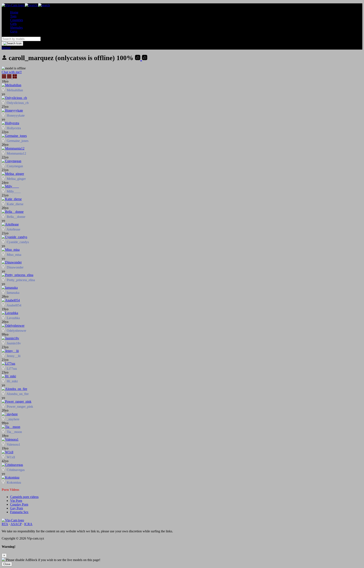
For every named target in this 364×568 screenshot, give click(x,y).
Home (14, 12)
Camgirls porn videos (24, 497)
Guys (13, 31)
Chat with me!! (12, 72)
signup (6, 47)
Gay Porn (16, 508)
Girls (13, 24)
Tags (13, 16)
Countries (16, 20)
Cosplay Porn (19, 504)
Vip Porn (16, 500)
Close (6, 564)
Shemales (16, 27)
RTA (5, 524)
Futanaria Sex (19, 512)
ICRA (28, 524)
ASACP (16, 524)
